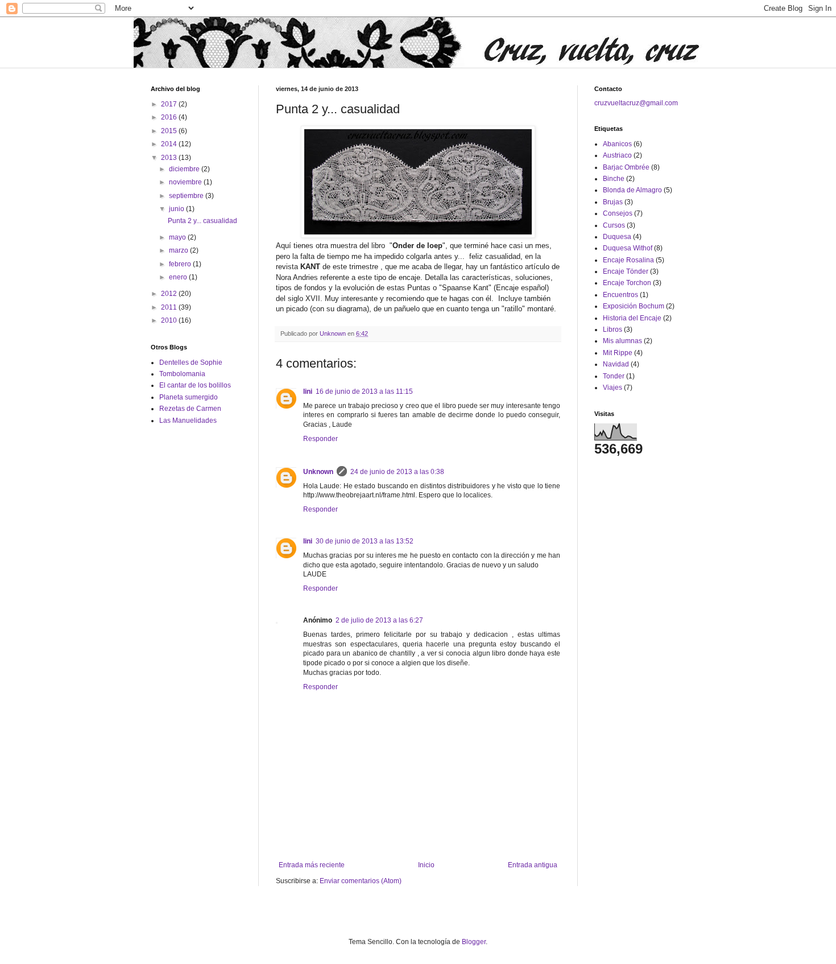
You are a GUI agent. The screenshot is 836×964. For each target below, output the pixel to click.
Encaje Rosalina (628, 260)
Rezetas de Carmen (190, 409)
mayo (178, 237)
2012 (170, 294)
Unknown (318, 472)
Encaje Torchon (627, 283)
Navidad (616, 364)
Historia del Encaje (632, 318)
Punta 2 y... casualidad (202, 221)
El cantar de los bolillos (195, 385)
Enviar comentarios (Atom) (361, 881)
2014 (170, 144)
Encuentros (620, 295)
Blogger (474, 942)
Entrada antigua (532, 865)
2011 (170, 307)
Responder (320, 439)
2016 (170, 117)
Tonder (613, 376)
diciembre (185, 169)
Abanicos (617, 144)
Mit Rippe (617, 353)
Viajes (612, 388)
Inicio (426, 865)
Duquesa (617, 237)
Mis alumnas (622, 341)
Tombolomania (182, 374)
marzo (179, 250)
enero (179, 277)
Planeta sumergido (188, 397)
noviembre (186, 182)
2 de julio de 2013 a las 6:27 (379, 620)
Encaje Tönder (625, 271)
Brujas (613, 202)
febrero (181, 264)
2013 (170, 158)
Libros (612, 329)
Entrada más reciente (312, 865)
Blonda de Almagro (632, 190)
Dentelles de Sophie (190, 362)
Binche (613, 179)
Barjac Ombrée (626, 167)
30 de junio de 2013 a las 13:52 (364, 541)
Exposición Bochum (633, 306)
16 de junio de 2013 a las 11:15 (364, 392)
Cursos (614, 225)
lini (307, 392)
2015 (170, 131)
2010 (170, 320)
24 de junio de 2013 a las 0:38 (397, 472)
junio (177, 209)
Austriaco (617, 155)
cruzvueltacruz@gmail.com (636, 103)
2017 (170, 104)
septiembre (187, 196)
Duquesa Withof (627, 248)
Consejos (617, 213)
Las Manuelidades (188, 421)
